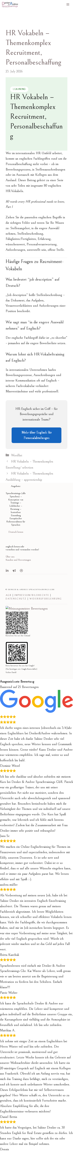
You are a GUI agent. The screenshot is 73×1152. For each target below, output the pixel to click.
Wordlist (16, 455)
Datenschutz (16, 599)
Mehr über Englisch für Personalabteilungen (37, 435)
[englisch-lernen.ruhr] (10, 4)
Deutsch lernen (15, 531)
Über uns (10, 556)
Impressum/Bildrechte (31, 595)
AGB (8, 595)
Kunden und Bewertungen (18, 559)
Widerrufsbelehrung (46, 599)
